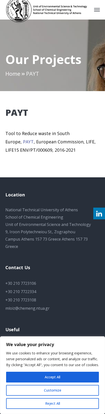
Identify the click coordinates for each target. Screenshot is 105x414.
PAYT (28, 142)
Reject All (52, 403)
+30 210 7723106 (20, 283)
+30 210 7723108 (20, 300)
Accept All (52, 377)
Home (12, 73)
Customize (52, 390)
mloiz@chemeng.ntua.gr (27, 308)
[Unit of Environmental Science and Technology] (49, 9)
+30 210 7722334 (20, 291)
